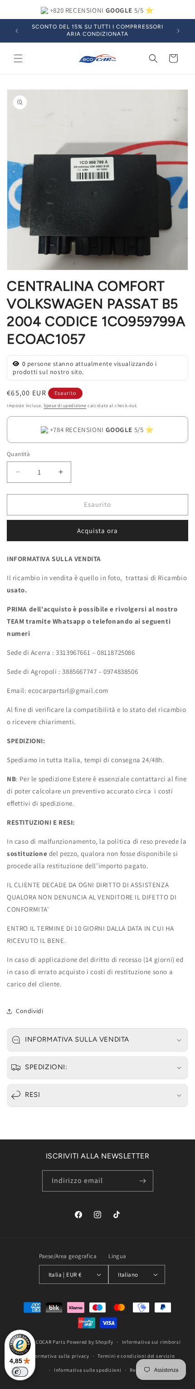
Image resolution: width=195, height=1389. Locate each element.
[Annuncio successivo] (178, 31)
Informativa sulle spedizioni (88, 1370)
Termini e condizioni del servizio (136, 1356)
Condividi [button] (29, 1011)
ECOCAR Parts (49, 1342)
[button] (18, 58)
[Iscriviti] (143, 1181)
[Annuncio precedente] (17, 31)
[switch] (20, 1372)
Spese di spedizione (65, 406)
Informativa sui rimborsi (151, 1342)
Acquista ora (97, 530)
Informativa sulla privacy (59, 1356)
